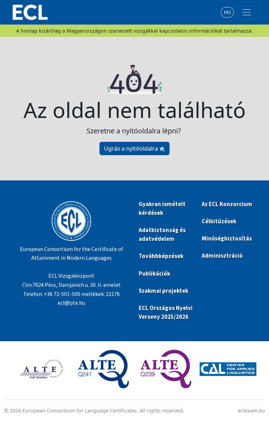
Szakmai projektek (163, 291)
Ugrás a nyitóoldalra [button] (131, 148)
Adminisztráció (222, 256)
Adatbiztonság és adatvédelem (162, 234)
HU (227, 12)
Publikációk (154, 274)
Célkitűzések (219, 221)
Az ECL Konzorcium (227, 204)
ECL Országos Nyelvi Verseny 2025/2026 (166, 312)
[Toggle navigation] (246, 12)
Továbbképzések (161, 256)
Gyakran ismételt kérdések (162, 208)
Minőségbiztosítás (227, 238)
